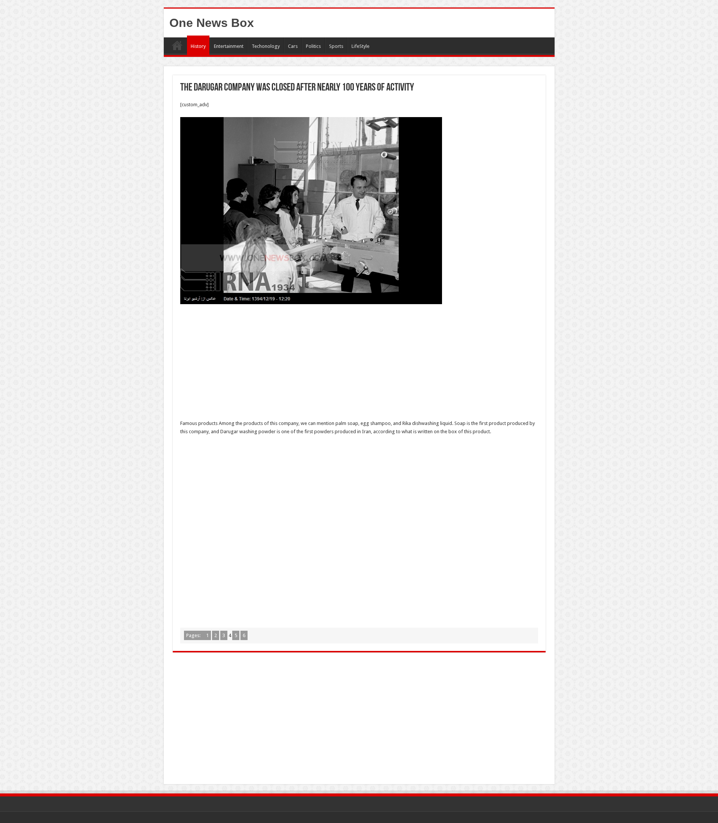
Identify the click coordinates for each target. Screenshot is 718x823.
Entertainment (228, 46)
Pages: (194, 635)
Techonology (266, 46)
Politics (313, 46)
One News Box (211, 23)
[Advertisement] (359, 364)
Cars (293, 46)
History (198, 46)
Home (177, 45)
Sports (336, 46)
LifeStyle (360, 46)
